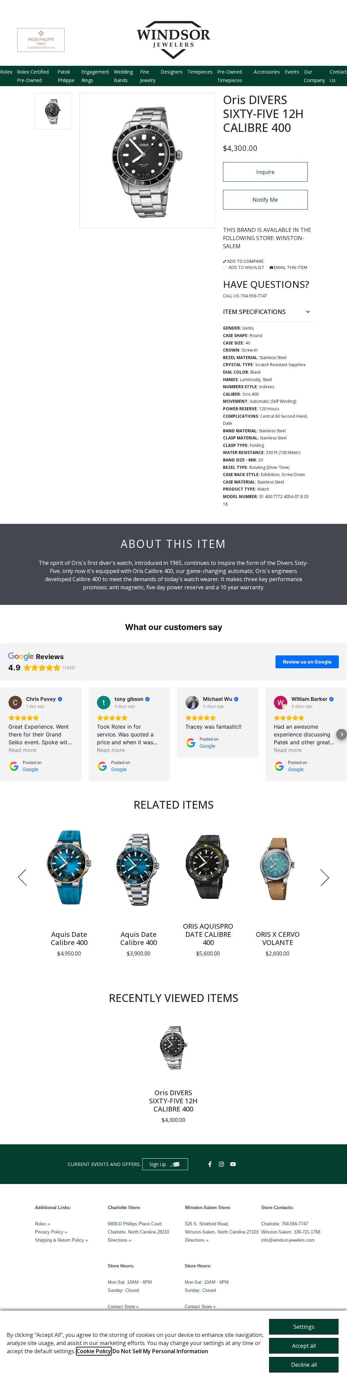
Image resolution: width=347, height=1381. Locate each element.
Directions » (119, 1240)
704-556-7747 (254, 296)
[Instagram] (222, 1164)
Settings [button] (303, 1326)
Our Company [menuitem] (314, 75)
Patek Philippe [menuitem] (66, 75)
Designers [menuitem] (172, 71)
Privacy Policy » (51, 1232)
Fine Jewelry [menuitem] (148, 75)
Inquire (265, 172)
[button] (53, 111)
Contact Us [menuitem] (338, 75)
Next (325, 877)
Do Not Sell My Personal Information (160, 1351)
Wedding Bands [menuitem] (123, 75)
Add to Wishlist (245, 267)
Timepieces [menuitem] (199, 71)
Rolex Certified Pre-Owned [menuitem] (33, 75)
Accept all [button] (304, 1345)
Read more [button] (22, 750)
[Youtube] (234, 1164)
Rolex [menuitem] (6, 71)
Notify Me (265, 199)
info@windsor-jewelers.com (288, 1240)
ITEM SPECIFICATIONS (254, 312)
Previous (22, 877)
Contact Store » (123, 1306)
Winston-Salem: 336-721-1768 (290, 1232)
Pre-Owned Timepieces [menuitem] (229, 75)
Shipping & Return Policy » (61, 1240)
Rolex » (42, 1223)
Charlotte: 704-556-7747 (284, 1223)
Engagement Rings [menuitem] (95, 75)
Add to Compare (245, 261)
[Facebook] (211, 1164)
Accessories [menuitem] (267, 71)
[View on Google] (15, 702)
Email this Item (290, 267)
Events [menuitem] (292, 71)
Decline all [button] (304, 1364)
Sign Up (157, 1164)
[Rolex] (304, 40)
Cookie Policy (94, 1351)
